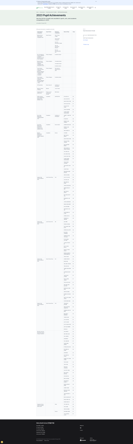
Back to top (86, 44)
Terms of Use (46, 440)
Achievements (42, 12)
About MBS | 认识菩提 (40, 425)
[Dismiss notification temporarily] (96, 1)
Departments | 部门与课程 (40, 432)
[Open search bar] (95, 7)
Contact (81, 430)
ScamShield (45, 3)
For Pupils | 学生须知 (39, 427)
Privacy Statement (39, 440)
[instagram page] (80, 427)
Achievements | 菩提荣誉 (40, 434)
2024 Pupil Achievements (88, 38)
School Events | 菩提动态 (40, 430)
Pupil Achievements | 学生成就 (51, 12)
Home (37, 12)
